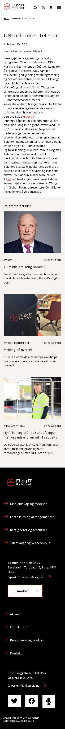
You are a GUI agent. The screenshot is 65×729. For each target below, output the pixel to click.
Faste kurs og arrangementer (32, 517)
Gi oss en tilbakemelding (24, 685)
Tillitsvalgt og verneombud (30, 543)
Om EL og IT (19, 627)
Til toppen (44, 718)
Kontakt (16, 653)
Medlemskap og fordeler (28, 504)
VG (9, 179)
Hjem (6, 18)
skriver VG (27, 116)
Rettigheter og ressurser (28, 530)
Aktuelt (15, 614)
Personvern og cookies (27, 640)
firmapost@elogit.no (31, 577)
